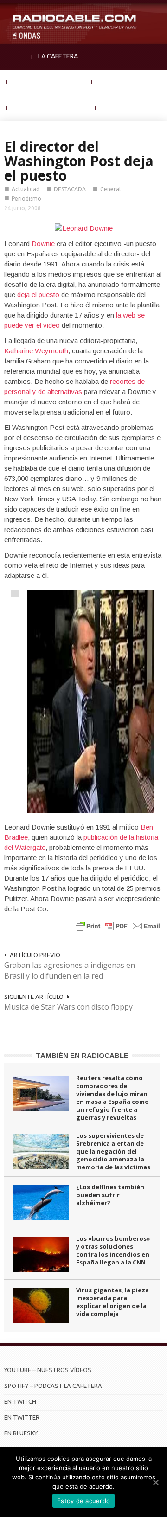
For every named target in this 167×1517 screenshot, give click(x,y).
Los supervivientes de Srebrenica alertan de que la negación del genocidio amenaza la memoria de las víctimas (113, 1151)
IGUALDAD (113, 81)
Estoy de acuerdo (83, 1500)
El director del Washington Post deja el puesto (79, 161)
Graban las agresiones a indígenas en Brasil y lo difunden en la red (69, 970)
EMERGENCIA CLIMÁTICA (49, 81)
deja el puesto (38, 294)
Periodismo (26, 198)
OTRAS (112, 107)
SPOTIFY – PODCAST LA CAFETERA (53, 1385)
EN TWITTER (21, 1417)
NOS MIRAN (72, 107)
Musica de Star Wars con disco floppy (68, 1007)
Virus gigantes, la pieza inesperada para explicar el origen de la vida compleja (112, 1302)
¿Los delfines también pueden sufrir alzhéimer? (110, 1195)
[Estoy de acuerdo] (155, 1482)
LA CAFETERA (58, 56)
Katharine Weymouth (36, 351)
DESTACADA (70, 189)
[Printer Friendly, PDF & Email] (118, 925)
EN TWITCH (20, 1401)
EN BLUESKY (21, 1433)
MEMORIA (28, 107)
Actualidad (25, 189)
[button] (157, 12)
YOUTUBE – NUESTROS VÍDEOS (47, 1370)
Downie (43, 243)
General (110, 189)
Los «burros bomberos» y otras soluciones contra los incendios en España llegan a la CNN (113, 1250)
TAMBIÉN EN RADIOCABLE (82, 1055)
